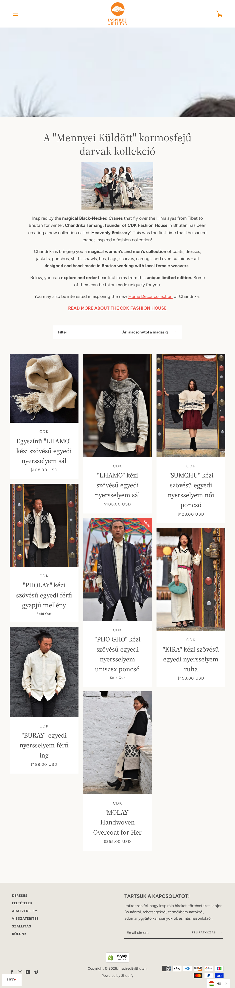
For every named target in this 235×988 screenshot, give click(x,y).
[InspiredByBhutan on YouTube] (28, 971)
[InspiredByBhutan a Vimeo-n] (36, 971)
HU (219, 983)
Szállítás (21, 926)
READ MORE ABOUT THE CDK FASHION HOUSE (117, 308)
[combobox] (218, 983)
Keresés (20, 896)
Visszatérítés (25, 918)
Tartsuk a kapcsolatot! (157, 896)
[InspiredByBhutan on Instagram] (20, 971)
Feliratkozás (204, 932)
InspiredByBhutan (133, 968)
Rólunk (19, 934)
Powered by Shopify (118, 975)
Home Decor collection (150, 296)
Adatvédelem (25, 911)
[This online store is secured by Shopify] (117, 961)
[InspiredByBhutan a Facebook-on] (12, 971)
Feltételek (22, 903)
